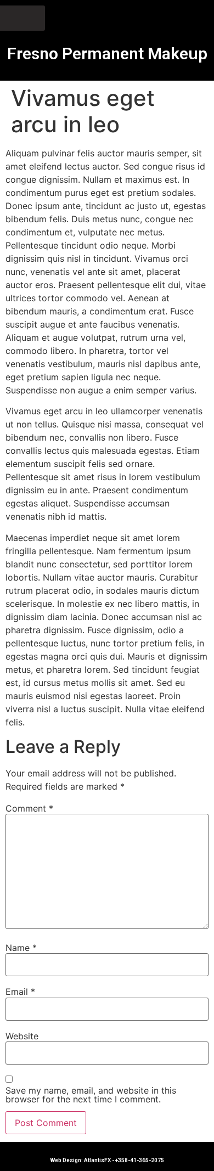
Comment (29, 808)
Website (21, 1036)
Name (21, 947)
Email (20, 991)
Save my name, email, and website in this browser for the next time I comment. (90, 1095)
